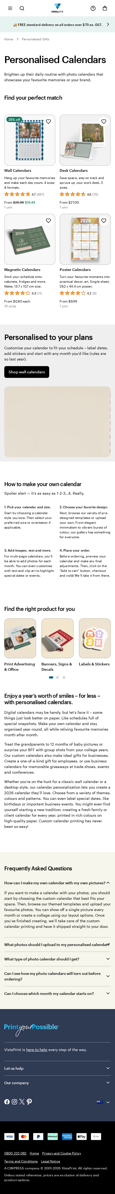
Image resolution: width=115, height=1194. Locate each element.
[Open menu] (10, 8)
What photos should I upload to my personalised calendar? (57, 944)
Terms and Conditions (21, 1161)
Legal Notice (50, 1161)
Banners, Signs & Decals (56, 667)
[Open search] (22, 8)
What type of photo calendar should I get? (41, 959)
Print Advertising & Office (19, 667)
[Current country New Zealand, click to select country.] (104, 1102)
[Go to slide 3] (57, 677)
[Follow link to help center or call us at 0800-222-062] (93, 8)
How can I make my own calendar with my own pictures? (54, 883)
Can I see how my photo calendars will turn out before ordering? (52, 976)
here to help (36, 1049)
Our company (16, 1082)
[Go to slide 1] (51, 677)
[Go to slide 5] (64, 677)
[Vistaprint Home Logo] (57, 8)
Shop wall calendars (27, 372)
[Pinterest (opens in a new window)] (29, 1102)
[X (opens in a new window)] (22, 1102)
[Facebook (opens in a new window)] (7, 1102)
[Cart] (105, 8)
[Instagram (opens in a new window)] (14, 1102)
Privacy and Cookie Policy (61, 1153)
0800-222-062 (15, 1153)
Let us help (14, 1068)
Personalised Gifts (35, 39)
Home (8, 39)
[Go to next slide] (108, 24)
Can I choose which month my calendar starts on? (49, 993)
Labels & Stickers (94, 664)
